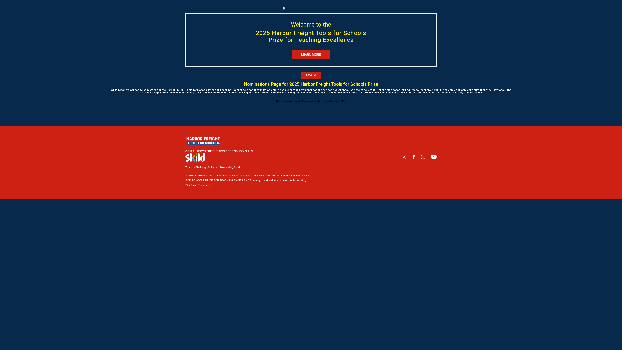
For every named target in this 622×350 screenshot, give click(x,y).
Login (311, 75)
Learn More (311, 55)
